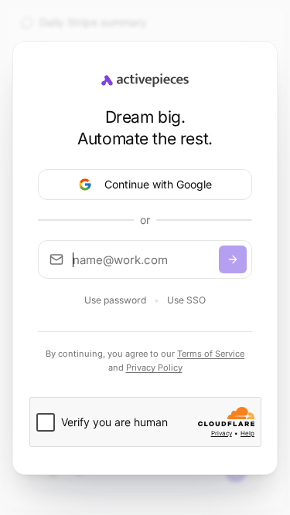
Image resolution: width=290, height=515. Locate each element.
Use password (115, 300)
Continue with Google (158, 184)
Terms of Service (210, 353)
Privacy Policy (154, 367)
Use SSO (186, 300)
